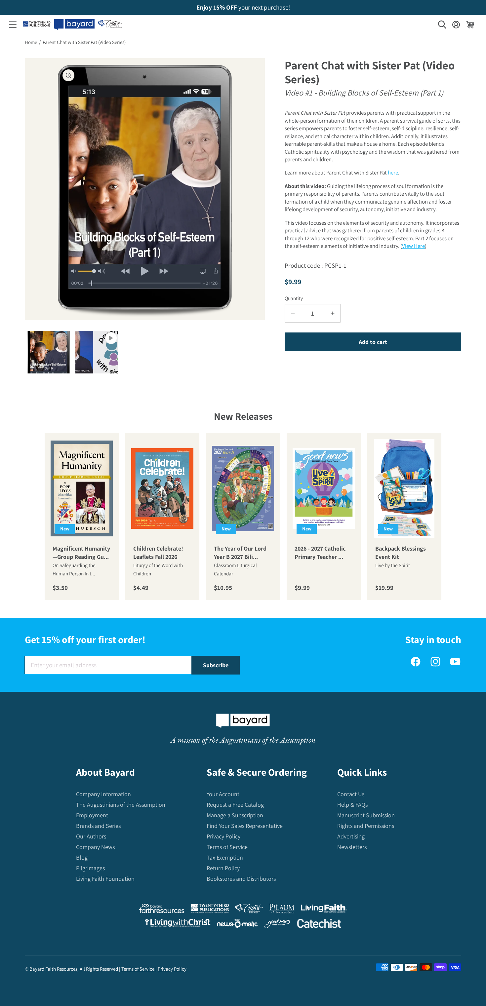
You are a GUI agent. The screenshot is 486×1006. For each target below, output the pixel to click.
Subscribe (215, 665)
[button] (13, 24)
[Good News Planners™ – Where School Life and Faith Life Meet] (277, 924)
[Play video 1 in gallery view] (97, 352)
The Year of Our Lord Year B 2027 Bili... (240, 553)
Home (31, 42)
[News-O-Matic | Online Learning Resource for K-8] (238, 924)
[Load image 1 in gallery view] (49, 352)
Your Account (223, 794)
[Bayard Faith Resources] (161, 910)
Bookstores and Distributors (241, 878)
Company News (95, 847)
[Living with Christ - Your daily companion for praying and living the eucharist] (177, 924)
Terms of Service (227, 847)
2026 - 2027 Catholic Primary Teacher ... (320, 553)
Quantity (294, 298)
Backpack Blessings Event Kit (400, 553)
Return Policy (223, 868)
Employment (92, 815)
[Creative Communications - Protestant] (249, 910)
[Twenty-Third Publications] (209, 910)
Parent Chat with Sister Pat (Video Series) (84, 42)
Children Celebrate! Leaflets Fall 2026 (158, 553)
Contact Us (350, 794)
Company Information (103, 794)
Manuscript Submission (366, 815)
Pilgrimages (90, 868)
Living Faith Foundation (105, 878)
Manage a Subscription (235, 815)
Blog (82, 857)
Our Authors (91, 836)
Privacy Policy (223, 836)
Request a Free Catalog (235, 804)
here (393, 172)
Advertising (351, 836)
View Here (413, 246)
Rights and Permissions (365, 826)
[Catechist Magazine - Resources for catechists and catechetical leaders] (319, 924)
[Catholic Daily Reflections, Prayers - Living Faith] (324, 910)
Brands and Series (98, 826)
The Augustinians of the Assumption (120, 804)
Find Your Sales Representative (245, 826)
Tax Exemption (225, 857)
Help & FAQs (352, 804)
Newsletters (352, 847)
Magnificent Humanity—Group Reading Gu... (81, 553)
